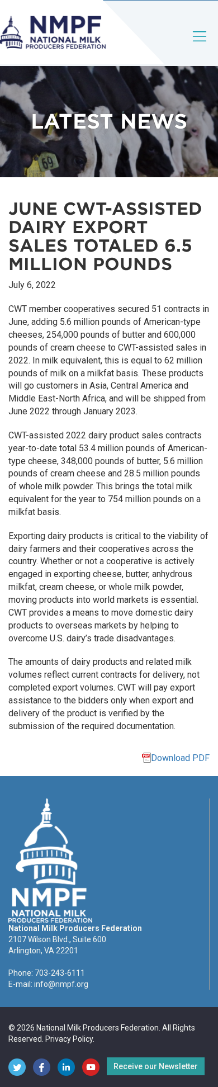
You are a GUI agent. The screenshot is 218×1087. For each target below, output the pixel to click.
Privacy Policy (69, 1038)
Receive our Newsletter (155, 1066)
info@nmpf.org (61, 984)
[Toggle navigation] (200, 45)
